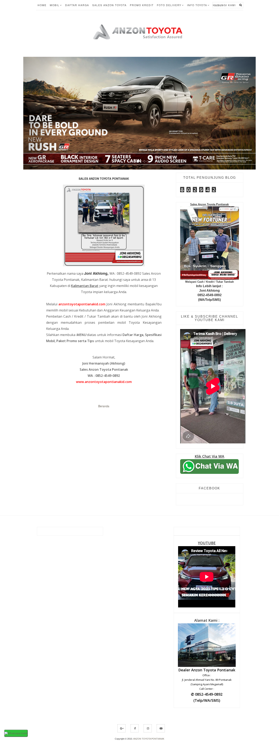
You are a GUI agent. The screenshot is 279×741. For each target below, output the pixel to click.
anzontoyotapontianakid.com (81, 338)
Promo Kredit (142, 5)
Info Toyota (197, 5)
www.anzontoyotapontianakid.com (104, 416)
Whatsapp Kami (17, 733)
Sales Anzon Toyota (109, 5)
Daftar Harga (77, 5)
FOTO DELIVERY (169, 5)
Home (42, 5)
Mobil (54, 5)
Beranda (103, 441)
